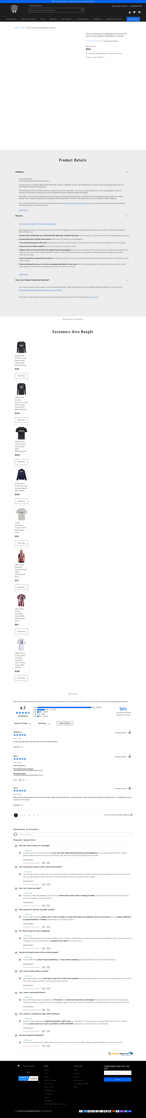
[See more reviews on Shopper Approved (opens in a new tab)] (27, 780)
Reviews (76, 1077)
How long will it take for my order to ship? (36, 910)
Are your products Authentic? (31, 1035)
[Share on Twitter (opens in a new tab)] (23, 780)
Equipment (66, 19)
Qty (87, 82)
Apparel (97, 19)
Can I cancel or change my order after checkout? (39, 1014)
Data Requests (48, 1100)
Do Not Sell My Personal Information (55, 1104)
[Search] (82, 10)
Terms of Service (49, 1087)
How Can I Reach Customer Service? (32, 280)
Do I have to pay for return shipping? (34, 931)
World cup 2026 (114, 19)
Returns (19, 216)
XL (102, 76)
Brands (53, 19)
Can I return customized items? (32, 992)
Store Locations (36, 5)
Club (42, 19)
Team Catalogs (78, 1080)
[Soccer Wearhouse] (14, 9)
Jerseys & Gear (28, 19)
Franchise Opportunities (81, 1083)
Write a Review (64, 723)
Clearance (133, 19)
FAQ (45, 1073)
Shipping (19, 172)
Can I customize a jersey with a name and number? (40, 867)
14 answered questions (111, 41)
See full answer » (28, 859)
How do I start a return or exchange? (34, 846)
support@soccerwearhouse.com (77, 203)
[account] (130, 12)
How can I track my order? (30, 888)
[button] (43, 863)
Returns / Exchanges (50, 1080)
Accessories (82, 19)
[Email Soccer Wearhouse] (28, 1072)
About (76, 1070)
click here (94, 297)
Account (46, 1070)
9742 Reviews (25, 716)
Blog (75, 1087)
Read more (23, 210)
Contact (46, 1077)
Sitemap (46, 1097)
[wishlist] (134, 12)
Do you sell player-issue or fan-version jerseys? (38, 952)
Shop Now (21, 376)
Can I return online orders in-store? (33, 971)
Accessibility (48, 1094)
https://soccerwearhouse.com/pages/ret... (82, 853)
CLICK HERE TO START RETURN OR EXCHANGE (37, 224)
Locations (77, 1073)
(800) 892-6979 (136, 6)
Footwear (11, 19)
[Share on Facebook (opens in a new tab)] (20, 780)
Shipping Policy (48, 1090)
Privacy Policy (48, 1083)
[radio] (73, 707)
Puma (93, 46)
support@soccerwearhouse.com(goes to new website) (40, 290)
